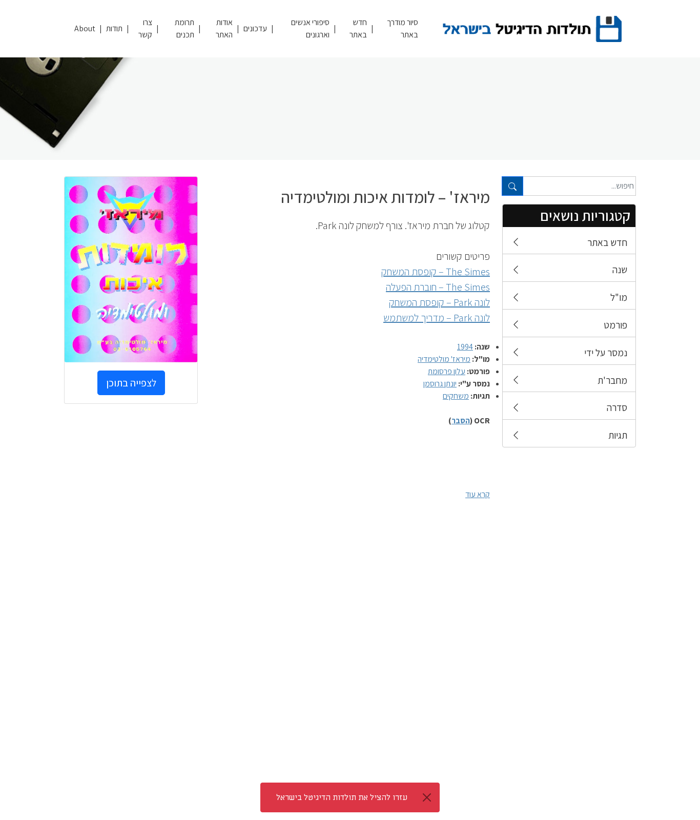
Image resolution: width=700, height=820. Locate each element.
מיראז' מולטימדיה (444, 359)
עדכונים (255, 28)
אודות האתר (224, 28)
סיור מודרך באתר (402, 28)
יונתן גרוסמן (440, 383)
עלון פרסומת (446, 371)
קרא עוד (477, 494)
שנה (619, 269)
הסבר (460, 420)
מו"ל (618, 297)
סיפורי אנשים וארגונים (310, 28)
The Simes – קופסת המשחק (435, 271)
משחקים (456, 396)
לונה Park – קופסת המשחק (439, 302)
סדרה (617, 407)
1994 (465, 346)
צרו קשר (145, 28)
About (84, 28)
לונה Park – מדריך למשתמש (436, 317)
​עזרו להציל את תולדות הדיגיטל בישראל (341, 797)
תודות (114, 28)
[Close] (427, 797)
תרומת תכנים (184, 28)
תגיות (617, 435)
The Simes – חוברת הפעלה (438, 287)
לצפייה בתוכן (131, 382)
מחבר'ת (612, 380)
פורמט (615, 325)
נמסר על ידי (605, 352)
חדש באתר (358, 28)
